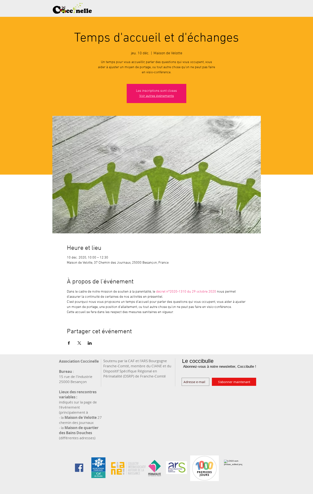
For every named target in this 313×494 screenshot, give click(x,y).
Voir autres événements (156, 96)
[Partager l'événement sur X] (79, 343)
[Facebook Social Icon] (79, 468)
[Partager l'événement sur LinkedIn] (90, 343)
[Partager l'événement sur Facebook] (69, 343)
